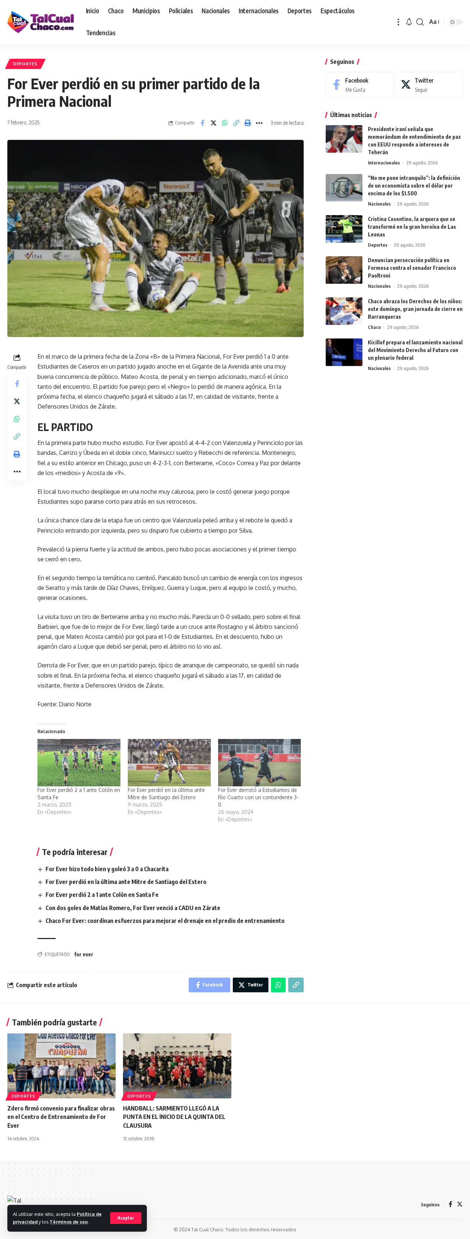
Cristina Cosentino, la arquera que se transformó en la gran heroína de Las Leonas (412, 227)
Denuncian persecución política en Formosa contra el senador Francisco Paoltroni (412, 268)
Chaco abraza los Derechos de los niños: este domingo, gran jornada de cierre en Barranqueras (415, 309)
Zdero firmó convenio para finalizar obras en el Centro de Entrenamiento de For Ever (61, 1117)
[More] (259, 123)
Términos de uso (69, 1222)
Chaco (374, 327)
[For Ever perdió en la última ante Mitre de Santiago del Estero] (169, 762)
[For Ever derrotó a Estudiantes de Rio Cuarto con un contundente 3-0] (259, 762)
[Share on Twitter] (214, 123)
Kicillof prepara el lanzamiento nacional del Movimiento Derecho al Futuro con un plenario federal (415, 350)
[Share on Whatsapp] (225, 123)
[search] (420, 22)
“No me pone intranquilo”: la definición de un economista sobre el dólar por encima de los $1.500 (414, 185)
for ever (83, 954)
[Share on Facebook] (202, 123)
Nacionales (379, 204)
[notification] (409, 22)
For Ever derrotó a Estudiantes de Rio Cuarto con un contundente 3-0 (258, 797)
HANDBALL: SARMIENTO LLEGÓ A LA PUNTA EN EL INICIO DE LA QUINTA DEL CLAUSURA (174, 1117)
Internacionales (384, 163)
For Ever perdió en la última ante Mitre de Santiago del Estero (126, 881)
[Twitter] (429, 84)
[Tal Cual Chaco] (40, 22)
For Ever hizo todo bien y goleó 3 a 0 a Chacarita (107, 869)
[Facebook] (359, 84)
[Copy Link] (236, 123)
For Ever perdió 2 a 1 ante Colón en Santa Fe (102, 894)
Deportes (25, 63)
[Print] (248, 123)
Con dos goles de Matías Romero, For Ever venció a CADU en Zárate (133, 908)
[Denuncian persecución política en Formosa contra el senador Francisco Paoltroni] (344, 270)
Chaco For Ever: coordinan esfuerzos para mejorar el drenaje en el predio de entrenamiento (165, 920)
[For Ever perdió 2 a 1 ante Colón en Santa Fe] (78, 762)
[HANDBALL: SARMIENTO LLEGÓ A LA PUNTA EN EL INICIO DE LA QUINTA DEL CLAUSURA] (177, 1065)
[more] (398, 22)
